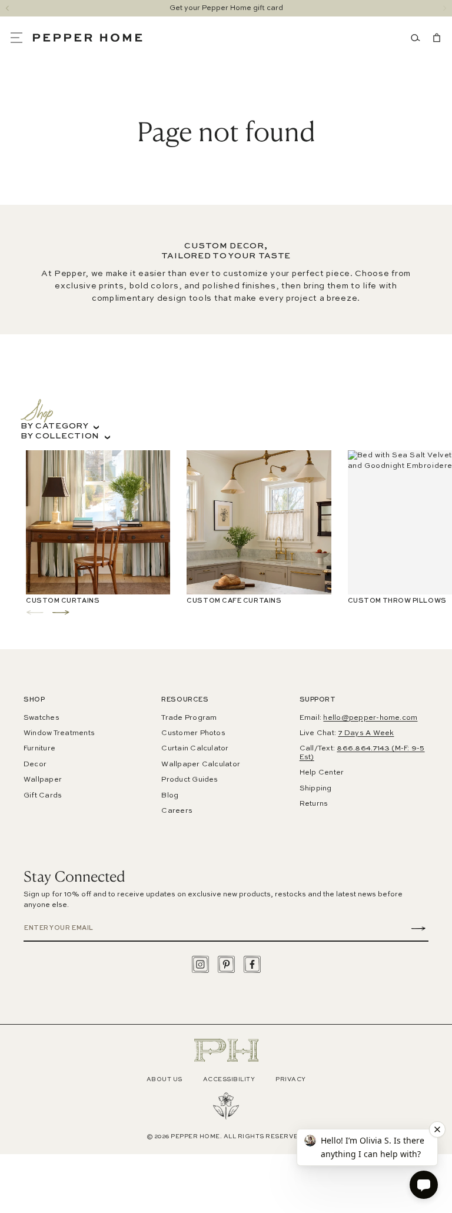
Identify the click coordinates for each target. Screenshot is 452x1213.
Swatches (41, 718)
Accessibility (229, 1079)
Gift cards (43, 795)
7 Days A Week (366, 733)
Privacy (290, 1079)
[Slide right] (444, 8)
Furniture (39, 748)
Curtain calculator (194, 748)
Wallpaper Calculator (200, 764)
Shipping (316, 788)
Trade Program (189, 718)
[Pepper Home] (87, 38)
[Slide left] (7, 8)
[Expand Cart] (434, 37)
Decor (35, 764)
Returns (314, 803)
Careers (176, 811)
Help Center (322, 772)
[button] (21, 38)
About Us (164, 1079)
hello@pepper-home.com (370, 718)
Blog (169, 795)
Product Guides (189, 779)
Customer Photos (193, 733)
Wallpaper (43, 779)
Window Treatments (59, 733)
